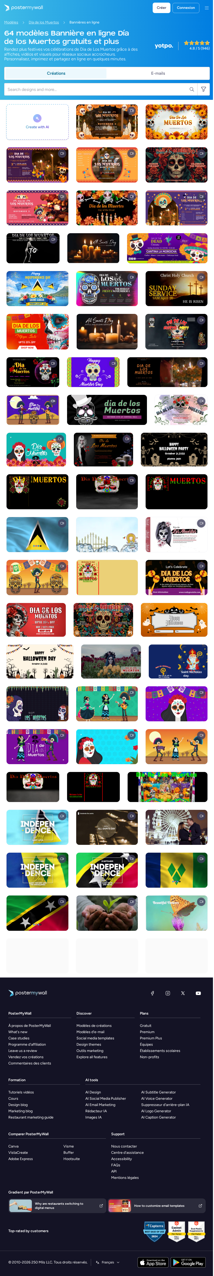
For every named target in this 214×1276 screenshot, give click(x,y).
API (114, 1171)
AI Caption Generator (158, 1117)
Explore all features (92, 1057)
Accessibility (121, 1159)
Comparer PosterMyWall (28, 1134)
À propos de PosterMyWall (29, 1025)
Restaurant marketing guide (31, 1117)
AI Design (93, 1092)
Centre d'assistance (127, 1152)
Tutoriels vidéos (21, 1092)
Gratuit (145, 1025)
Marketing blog (20, 1111)
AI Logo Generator (156, 1111)
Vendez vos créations (26, 1057)
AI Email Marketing (100, 1105)
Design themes (88, 1044)
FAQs (115, 1165)
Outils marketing (89, 1051)
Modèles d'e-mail (90, 1032)
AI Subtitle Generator (158, 1092)
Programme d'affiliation (27, 1044)
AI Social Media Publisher (105, 1098)
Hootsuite (71, 1159)
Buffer (68, 1152)
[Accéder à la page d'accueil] (21, 8)
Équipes (146, 1044)
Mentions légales (125, 1177)
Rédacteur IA (96, 1111)
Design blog (18, 1105)
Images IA (93, 1117)
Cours (13, 1098)
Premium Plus (151, 1038)
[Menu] (206, 8)
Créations (56, 73)
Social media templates (95, 1038)
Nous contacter (124, 1146)
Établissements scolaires (160, 1051)
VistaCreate (18, 1152)
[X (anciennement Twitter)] (183, 993)
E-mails (158, 73)
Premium (147, 1032)
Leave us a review (22, 1051)
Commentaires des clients (29, 1063)
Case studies (18, 1038)
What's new (17, 1032)
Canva (13, 1146)
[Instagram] (168, 993)
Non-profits (149, 1057)
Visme (68, 1146)
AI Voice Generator (157, 1098)
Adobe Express (20, 1159)
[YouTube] (198, 993)
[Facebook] (152, 993)
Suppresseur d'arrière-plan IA (165, 1105)
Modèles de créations (94, 1025)
